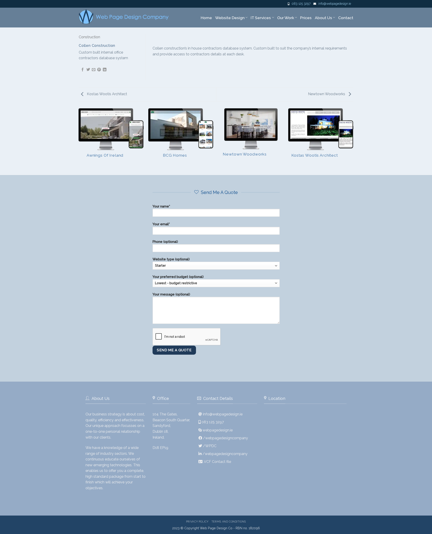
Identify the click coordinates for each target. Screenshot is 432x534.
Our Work (285, 17)
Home (206, 17)
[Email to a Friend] (93, 70)
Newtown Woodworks (327, 94)
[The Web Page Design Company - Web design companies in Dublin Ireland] (124, 16)
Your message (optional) (171, 294)
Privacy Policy (197, 521)
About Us (323, 17)
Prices (306, 17)
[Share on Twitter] (88, 70)
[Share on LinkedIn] (104, 70)
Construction (89, 37)
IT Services (261, 17)
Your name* (161, 206)
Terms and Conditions (229, 521)
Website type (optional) (171, 259)
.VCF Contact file (217, 462)
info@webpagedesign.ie (334, 3)
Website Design (230, 17)
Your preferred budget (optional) (178, 277)
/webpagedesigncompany (225, 438)
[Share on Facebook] (82, 70)
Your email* (161, 224)
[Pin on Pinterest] (99, 70)
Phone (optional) (165, 241)
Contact (345, 17)
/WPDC (209, 446)
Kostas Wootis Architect (106, 94)
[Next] (353, 141)
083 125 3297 (301, 3)
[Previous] (78, 141)
